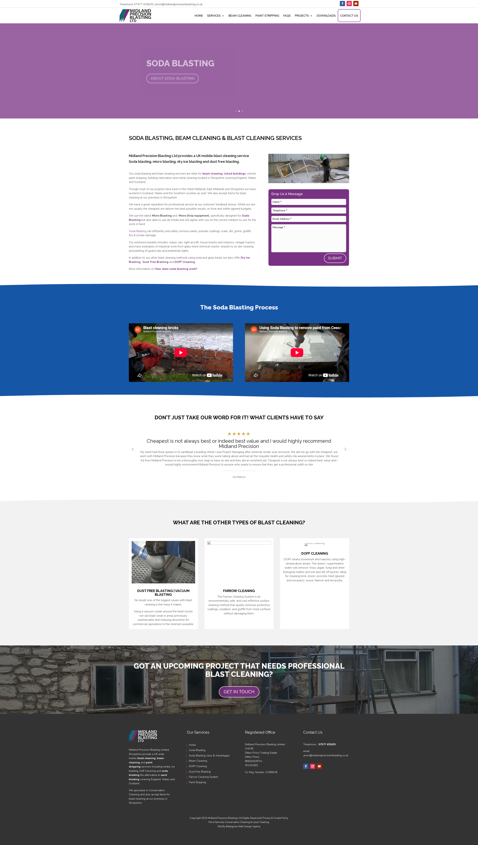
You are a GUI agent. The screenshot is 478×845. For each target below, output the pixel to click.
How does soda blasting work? (176, 269)
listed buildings (235, 173)
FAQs (287, 16)
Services (214, 16)
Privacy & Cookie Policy (275, 818)
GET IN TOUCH (239, 692)
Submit (335, 258)
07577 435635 (143, 4)
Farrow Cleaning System (205, 63)
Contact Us (349, 16)
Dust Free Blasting (200, 771)
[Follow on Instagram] (349, 3)
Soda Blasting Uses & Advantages (209, 755)
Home (199, 16)
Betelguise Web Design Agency (243, 826)
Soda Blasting (137, 231)
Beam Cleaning (240, 16)
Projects (302, 16)
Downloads (326, 16)
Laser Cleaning (261, 822)
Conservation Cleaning (237, 822)
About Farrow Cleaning (175, 78)
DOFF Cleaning (198, 766)
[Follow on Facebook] (342, 3)
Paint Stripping (267, 16)
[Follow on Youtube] (355, 3)
